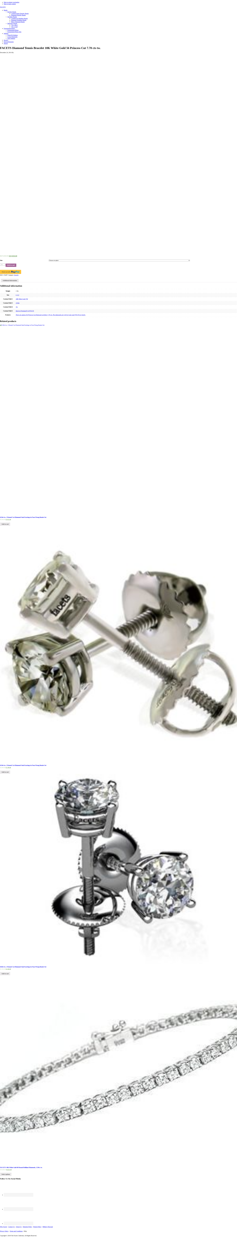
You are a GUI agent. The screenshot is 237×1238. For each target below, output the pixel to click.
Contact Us (11, 1227)
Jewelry (16, 275)
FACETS (3, 7)
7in (17, 307)
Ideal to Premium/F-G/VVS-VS (25, 311)
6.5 (18, 295)
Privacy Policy (4, 1231)
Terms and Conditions (16, 1231)
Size (1, 260)
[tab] (10, 280)
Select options (5, 1174)
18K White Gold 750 (22, 299)
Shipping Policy (27, 1227)
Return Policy (37, 1227)
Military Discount (48, 1227)
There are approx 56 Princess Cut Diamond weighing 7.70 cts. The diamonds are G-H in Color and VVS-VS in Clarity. (51, 315)
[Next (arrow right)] (234, 619)
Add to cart (11, 265)
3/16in (17, 303)
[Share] (231, 2)
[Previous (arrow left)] (3, 619)
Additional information (10, 280)
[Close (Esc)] (235, 2)
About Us (19, 1227)
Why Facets (3, 1227)
